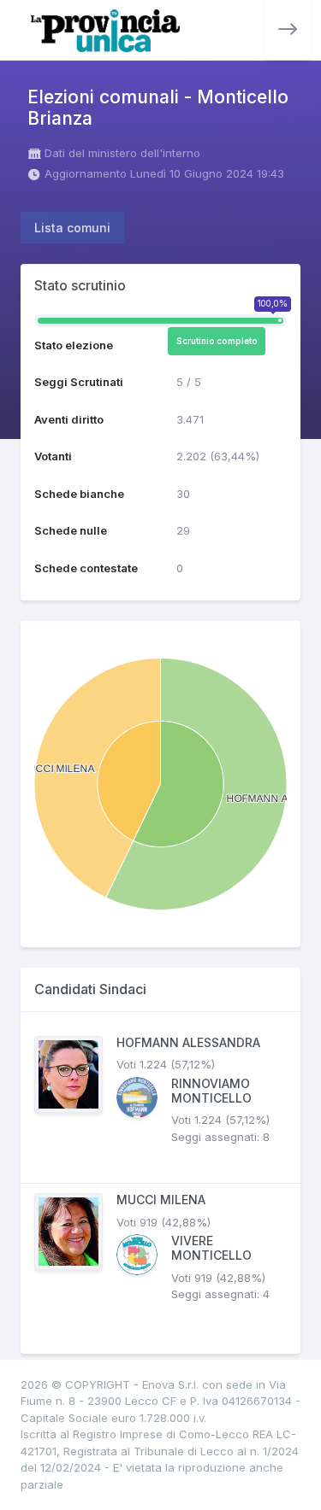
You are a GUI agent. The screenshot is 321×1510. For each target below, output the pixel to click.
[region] (160, 1183)
